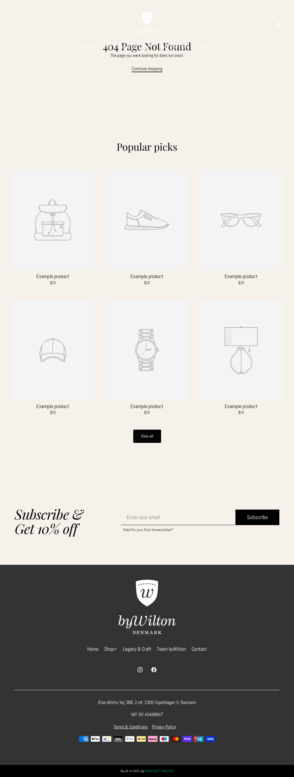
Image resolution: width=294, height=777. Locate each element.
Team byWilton (172, 46)
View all (147, 436)
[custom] (140, 669)
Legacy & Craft (134, 46)
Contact (204, 46)
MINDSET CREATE (159, 771)
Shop (107, 46)
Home (88, 46)
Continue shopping (147, 68)
